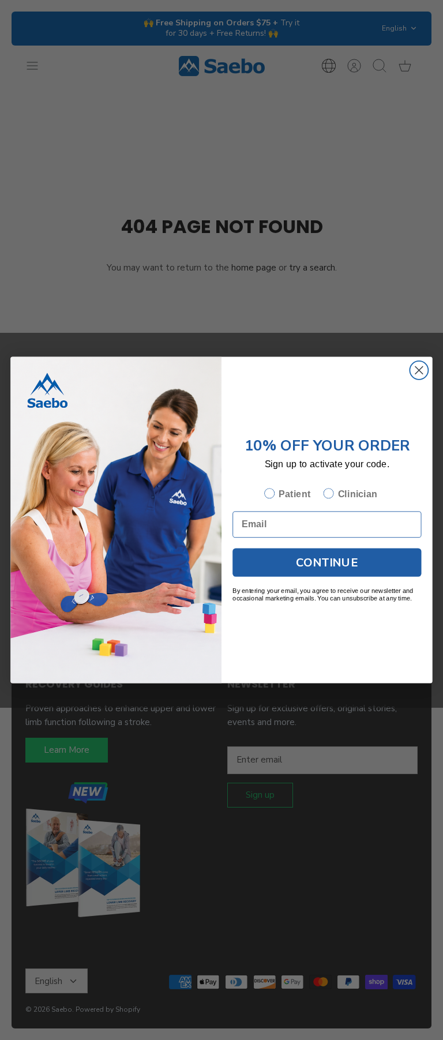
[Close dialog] (419, 370)
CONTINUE (327, 562)
